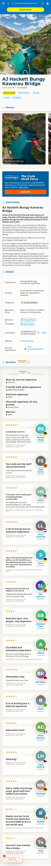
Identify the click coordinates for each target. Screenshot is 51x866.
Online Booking (26, 341)
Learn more (23, 187)
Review (18, 97)
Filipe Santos (41, 470)
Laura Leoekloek (40, 535)
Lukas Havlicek (41, 765)
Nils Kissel (40, 793)
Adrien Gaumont (40, 736)
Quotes (22, 373)
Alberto (40, 653)
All (28, 362)
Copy (44, 333)
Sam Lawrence (40, 595)
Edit (7, 97)
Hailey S (40, 500)
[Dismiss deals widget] (4, 856)
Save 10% (25, 192)
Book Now (25, 9)
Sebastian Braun (40, 625)
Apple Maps (29, 324)
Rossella (40, 821)
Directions (25, 93)
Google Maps (29, 319)
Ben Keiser (41, 682)
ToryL (40, 850)
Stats (29, 373)
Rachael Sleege (40, 438)
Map (37, 93)
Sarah (40, 563)
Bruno (41, 709)
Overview (22, 362)
